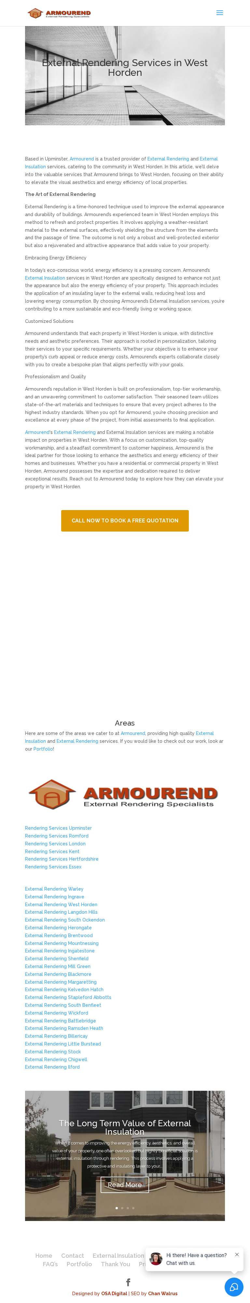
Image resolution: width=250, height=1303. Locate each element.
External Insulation (45, 278)
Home (43, 1255)
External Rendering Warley (54, 889)
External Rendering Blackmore (58, 974)
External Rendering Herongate (58, 927)
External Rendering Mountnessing (62, 943)
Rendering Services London (55, 843)
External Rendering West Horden (61, 904)
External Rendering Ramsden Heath (64, 1028)
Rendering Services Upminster (58, 828)
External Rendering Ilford (52, 1067)
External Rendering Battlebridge (60, 1020)
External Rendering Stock (53, 1051)
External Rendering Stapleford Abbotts (68, 997)
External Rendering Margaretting (61, 982)
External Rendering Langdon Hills (61, 912)
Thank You (115, 1264)
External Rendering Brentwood (59, 935)
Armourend (82, 158)
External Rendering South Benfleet (63, 1005)
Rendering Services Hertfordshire (62, 859)
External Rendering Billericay (56, 1036)
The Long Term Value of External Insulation (125, 1127)
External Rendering (168, 158)
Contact (72, 1255)
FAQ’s (50, 1264)
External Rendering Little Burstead (63, 1044)
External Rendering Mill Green (57, 966)
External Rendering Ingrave (54, 896)
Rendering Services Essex (53, 866)
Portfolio (43, 749)
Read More (125, 1185)
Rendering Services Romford (57, 836)
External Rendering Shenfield (57, 958)
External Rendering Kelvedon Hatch (64, 989)
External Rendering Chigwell (56, 1059)
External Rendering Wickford (56, 1013)
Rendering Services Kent (52, 851)
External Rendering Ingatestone (60, 950)
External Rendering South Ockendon (65, 919)
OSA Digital (114, 1293)
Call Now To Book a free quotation (125, 521)
